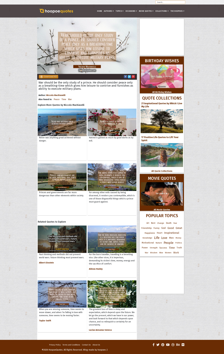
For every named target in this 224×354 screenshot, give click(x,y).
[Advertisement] (162, 37)
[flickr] (183, 345)
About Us (96, 345)
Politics (178, 243)
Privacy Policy (55, 345)
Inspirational (171, 232)
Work (176, 252)
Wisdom (153, 252)
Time (63, 99)
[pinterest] (162, 345)
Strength (154, 248)
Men (171, 237)
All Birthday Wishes (162, 92)
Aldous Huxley (96, 269)
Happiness (150, 233)
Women (168, 252)
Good (170, 228)
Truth (179, 247)
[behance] (178, 345)
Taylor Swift (45, 320)
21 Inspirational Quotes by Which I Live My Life (161, 105)
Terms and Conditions (71, 345)
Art (147, 223)
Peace (57, 99)
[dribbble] (172, 345)
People (168, 243)
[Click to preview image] (87, 46)
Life (156, 238)
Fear (175, 223)
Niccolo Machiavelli (55, 95)
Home (99, 11)
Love (164, 238)
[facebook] (154, 345)
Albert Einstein (46, 262)
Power (145, 247)
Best (153, 223)
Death (169, 223)
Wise (161, 252)
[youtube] (168, 345)
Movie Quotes (145, 11)
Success (163, 247)
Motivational (148, 242)
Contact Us (86, 345)
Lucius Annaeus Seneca (100, 330)
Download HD (50, 76)
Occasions (130, 11)
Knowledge (147, 238)
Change (160, 223)
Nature (159, 242)
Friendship (146, 228)
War (70, 99)
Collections (161, 11)
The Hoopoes (176, 11)
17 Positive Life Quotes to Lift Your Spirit (159, 139)
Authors (108, 11)
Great (179, 228)
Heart (159, 233)
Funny (156, 228)
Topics (119, 11)
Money (178, 238)
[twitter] (157, 345)
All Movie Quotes (162, 209)
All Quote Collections (161, 171)
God (163, 228)
